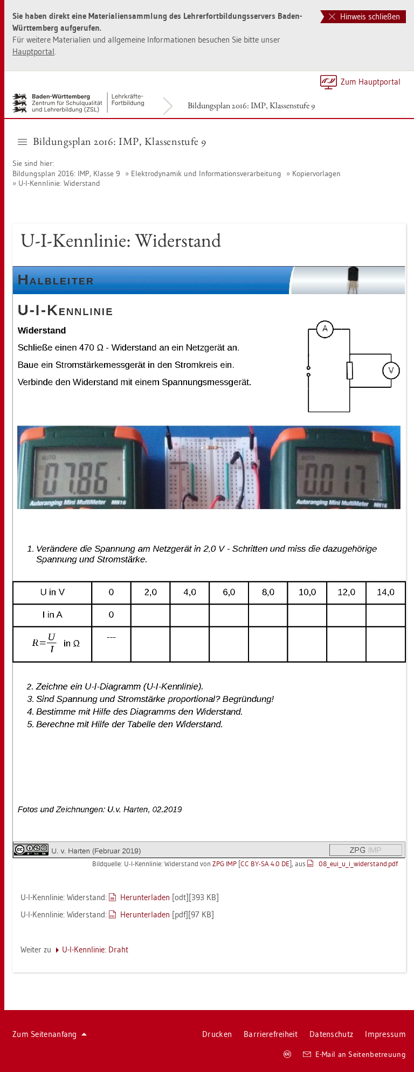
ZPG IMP (224, 863)
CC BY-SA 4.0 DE (264, 863)
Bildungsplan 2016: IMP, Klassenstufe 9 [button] (119, 141)
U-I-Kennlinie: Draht (95, 949)
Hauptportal (33, 51)
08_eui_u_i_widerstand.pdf (358, 863)
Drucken (217, 1034)
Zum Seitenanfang (44, 1034)
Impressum (385, 1034)
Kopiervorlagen (316, 173)
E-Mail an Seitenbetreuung (360, 1054)
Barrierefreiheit (271, 1034)
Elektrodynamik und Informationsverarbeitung (206, 173)
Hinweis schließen (369, 16)
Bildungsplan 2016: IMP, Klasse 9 (66, 173)
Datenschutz (331, 1034)
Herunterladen (145, 897)
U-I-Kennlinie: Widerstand (59, 183)
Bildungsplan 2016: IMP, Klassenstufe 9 (251, 105)
